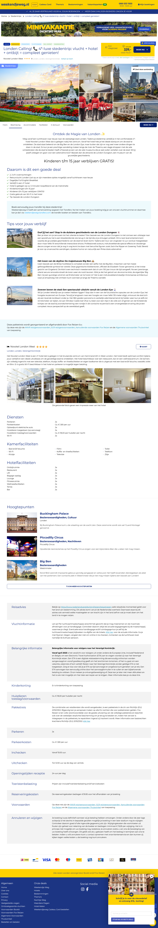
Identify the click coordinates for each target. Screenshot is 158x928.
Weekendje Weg (41, 887)
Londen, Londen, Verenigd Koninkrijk (23, 351)
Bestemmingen (75, 4)
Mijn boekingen (147, 4)
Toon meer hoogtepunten (79, 586)
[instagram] (82, 889)
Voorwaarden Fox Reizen (12, 913)
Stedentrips (16, 16)
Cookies (4, 894)
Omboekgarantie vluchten (13, 906)
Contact (4, 897)
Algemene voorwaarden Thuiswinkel (132, 328)
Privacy (4, 900)
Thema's (60, 4)
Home (4, 16)
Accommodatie (30, 125)
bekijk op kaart (67, 59)
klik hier (86, 721)
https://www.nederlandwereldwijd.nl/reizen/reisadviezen (86, 607)
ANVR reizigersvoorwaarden (37, 328)
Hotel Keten (39, 906)
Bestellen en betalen (10, 922)
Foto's (5, 125)
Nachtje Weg (40, 900)
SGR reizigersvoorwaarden (63, 328)
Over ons (5, 891)
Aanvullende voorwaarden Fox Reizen (93, 328)
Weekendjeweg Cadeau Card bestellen (51, 910)
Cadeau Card (45, 4)
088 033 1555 (125, 4)
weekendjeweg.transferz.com (37, 213)
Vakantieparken (95, 4)
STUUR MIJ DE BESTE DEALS (123, 919)
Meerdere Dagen (42, 903)
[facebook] (87, 889)
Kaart (144, 347)
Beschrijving (15, 125)
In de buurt (55, 125)
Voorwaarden (68, 125)
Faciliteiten (43, 125)
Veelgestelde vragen (10, 903)
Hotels (37, 891)
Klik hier (109, 632)
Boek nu (148, 125)
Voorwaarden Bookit (10, 910)
